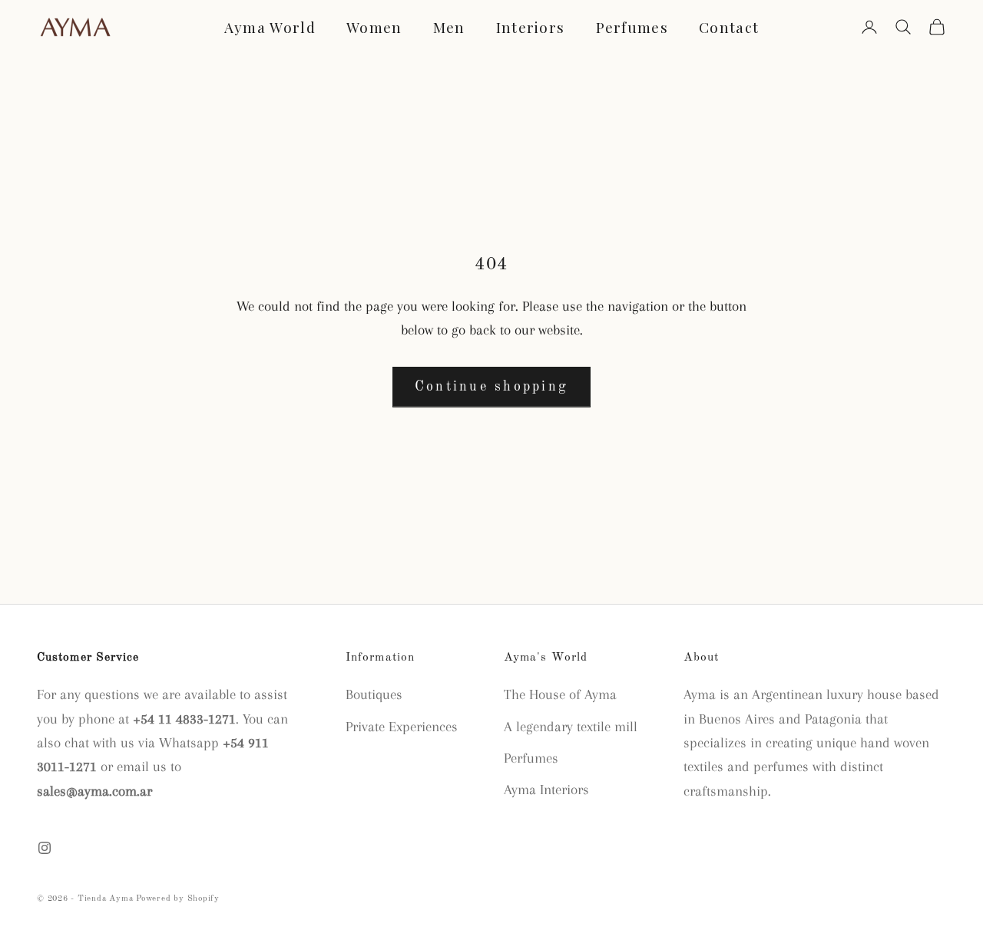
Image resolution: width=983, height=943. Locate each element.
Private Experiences (402, 726)
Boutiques (374, 694)
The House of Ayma (560, 694)
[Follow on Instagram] (44, 848)
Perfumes (632, 27)
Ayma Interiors (546, 789)
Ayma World (270, 27)
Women (374, 27)
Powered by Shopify (178, 899)
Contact (729, 27)
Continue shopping (491, 387)
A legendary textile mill (570, 726)
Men (449, 27)
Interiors (530, 27)
